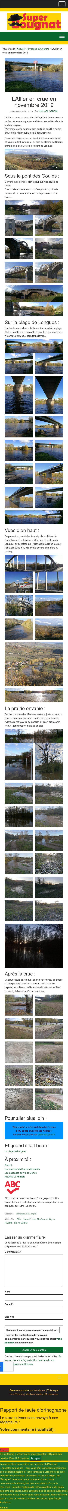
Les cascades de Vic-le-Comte (21, 1172)
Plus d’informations (19, 1458)
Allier (19, 1218)
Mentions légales (34, 1394)
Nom (8, 1291)
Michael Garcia (48, 111)
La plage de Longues (15, 1151)
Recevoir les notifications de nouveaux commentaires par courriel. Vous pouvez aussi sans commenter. (33, 1338)
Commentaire (13, 1251)
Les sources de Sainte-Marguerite (22, 1168)
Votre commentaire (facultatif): (27, 1429)
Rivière (8, 1222)
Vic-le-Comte (21, 1222)
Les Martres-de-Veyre (43, 1218)
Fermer (4, 1507)
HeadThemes (17, 1394)
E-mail (9, 1304)
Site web (9, 1316)
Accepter (35, 1458)
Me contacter (52, 1394)
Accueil (21, 48)
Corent (8, 1165)
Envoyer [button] (4, 1450)
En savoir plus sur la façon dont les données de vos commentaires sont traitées (33, 1360)
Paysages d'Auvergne (38, 48)
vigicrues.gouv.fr (46, 1134)
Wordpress (39, 1390)
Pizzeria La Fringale (15, 1176)
